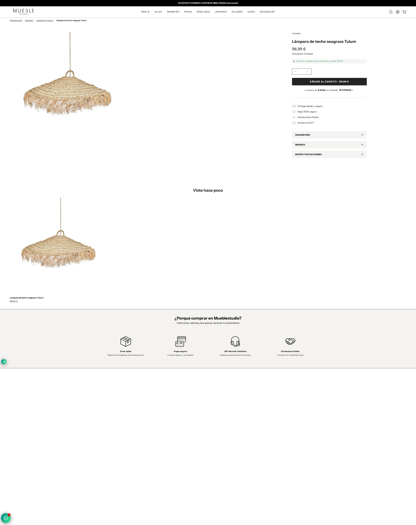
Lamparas (296, 33)
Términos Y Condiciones (223, 419)
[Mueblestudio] (23, 12)
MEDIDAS (300, 144)
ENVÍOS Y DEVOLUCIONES (308, 154)
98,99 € (14, 301)
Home (134, 414)
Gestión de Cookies (221, 428)
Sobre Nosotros (139, 419)
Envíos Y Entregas (140, 428)
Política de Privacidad (222, 414)
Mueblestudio (16, 20)
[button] (158, 11)
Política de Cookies (221, 423)
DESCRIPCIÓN (302, 135)
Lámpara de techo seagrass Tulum (26, 298)
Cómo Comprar (139, 433)
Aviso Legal (217, 433)
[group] (208, 3)
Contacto (135, 423)
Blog (133, 443)
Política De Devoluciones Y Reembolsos (231, 438)
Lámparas (29, 20)
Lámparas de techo (44, 20)
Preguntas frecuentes (142, 438)
